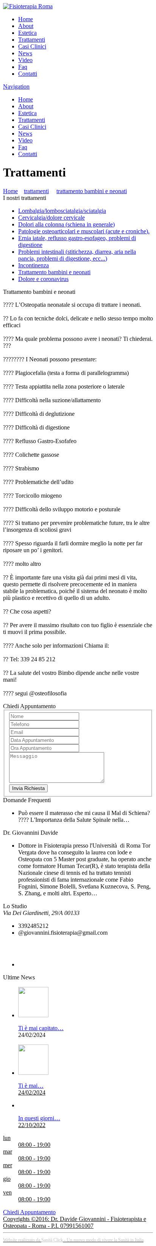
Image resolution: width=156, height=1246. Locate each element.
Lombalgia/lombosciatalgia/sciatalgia (62, 211)
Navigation (16, 86)
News (25, 53)
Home (25, 19)
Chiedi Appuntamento (29, 1212)
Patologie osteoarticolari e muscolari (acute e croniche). (84, 231)
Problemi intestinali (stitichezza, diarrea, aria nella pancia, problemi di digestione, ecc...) (77, 255)
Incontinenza (33, 265)
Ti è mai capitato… (41, 1028)
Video (25, 60)
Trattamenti (31, 39)
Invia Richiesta (28, 788)
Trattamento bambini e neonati (54, 272)
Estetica (27, 33)
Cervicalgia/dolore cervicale (51, 217)
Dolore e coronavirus (43, 279)
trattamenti (36, 191)
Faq (22, 67)
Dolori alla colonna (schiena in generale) (66, 224)
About (25, 26)
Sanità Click (52, 1240)
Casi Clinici (32, 46)
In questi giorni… (39, 1118)
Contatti (27, 73)
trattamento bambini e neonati (91, 191)
